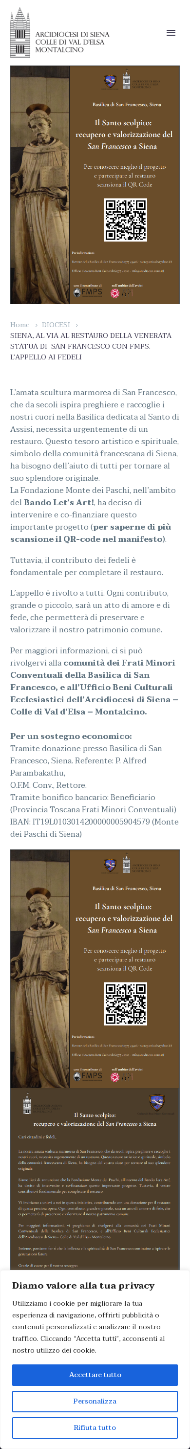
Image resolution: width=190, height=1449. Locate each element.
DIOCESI (56, 325)
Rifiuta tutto (95, 1427)
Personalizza (95, 1401)
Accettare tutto (95, 1375)
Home (20, 325)
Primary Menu (171, 32)
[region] (95, 1359)
